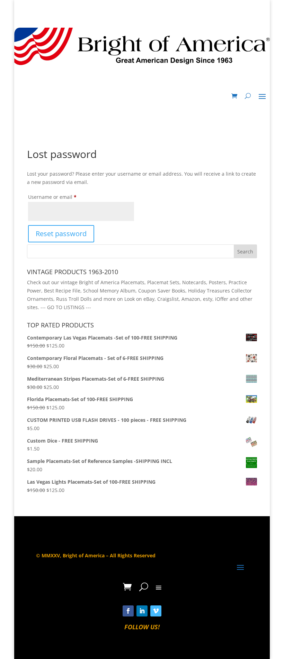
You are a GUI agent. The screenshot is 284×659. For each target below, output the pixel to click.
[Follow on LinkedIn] (142, 610)
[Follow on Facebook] (128, 610)
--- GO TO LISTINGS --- (66, 307)
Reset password (61, 233)
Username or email (63, 196)
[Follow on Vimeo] (155, 610)
